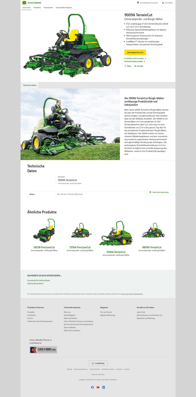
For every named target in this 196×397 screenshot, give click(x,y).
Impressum (119, 369)
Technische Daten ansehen (133, 61)
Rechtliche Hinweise (108, 369)
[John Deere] (33, 3)
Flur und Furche (106, 312)
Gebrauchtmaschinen (35, 283)
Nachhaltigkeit (69, 315)
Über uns (67, 312)
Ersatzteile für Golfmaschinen (38, 280)
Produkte (37, 7)
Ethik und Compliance (72, 330)
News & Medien (70, 327)
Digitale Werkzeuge (107, 315)
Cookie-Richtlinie (94, 369)
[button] (92, 387)
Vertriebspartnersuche (135, 52)
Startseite (27, 7)
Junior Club (141, 312)
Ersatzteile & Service (64, 7)
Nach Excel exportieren (161, 192)
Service (30, 318)
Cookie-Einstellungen (98, 374)
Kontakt (127, 369)
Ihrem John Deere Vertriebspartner (132, 294)
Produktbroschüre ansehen (134, 58)
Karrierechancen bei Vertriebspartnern (78, 324)
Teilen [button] (129, 66)
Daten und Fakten (70, 318)
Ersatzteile (31, 315)
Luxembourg (99, 363)
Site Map (69, 369)
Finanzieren (48, 7)
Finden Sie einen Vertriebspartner (40, 321)
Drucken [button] (140, 66)
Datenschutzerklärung (81, 369)
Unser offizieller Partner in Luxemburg (78, 321)
